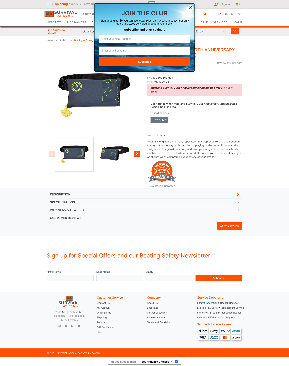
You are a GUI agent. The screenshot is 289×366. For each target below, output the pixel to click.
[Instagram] (60, 326)
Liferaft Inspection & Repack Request (217, 302)
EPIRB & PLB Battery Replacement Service (219, 307)
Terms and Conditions (159, 322)
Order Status (104, 312)
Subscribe (219, 278)
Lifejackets (76, 22)
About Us (152, 302)
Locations (152, 307)
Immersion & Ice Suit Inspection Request (219, 312)
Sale (204, 22)
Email (149, 272)
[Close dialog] (190, 8)
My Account (103, 307)
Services (220, 22)
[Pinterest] (72, 326)
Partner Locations (157, 312)
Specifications (62, 202)
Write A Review (229, 226)
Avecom (96, 352)
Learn (237, 22)
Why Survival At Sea (67, 210)
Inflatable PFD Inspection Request (216, 317)
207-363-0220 (231, 14)
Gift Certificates (105, 327)
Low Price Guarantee (162, 186)
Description (60, 194)
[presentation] (52, 154)
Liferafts (54, 22)
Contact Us (103, 302)
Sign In (224, 4)
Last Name (103, 272)
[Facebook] (66, 326)
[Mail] (79, 326)
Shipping (102, 317)
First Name (54, 272)
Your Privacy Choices (155, 361)
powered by (156, 135)
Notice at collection (123, 361)
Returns (101, 322)
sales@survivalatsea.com (69, 315)
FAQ (99, 332)
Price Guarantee (156, 317)
